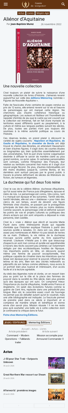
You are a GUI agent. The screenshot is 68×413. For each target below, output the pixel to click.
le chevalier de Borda (41, 143)
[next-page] (49, 406)
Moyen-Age (42, 13)
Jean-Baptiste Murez (22, 24)
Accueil (26, 328)
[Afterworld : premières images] (56, 394)
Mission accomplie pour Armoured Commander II (50, 337)
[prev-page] (18, 406)
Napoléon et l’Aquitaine (47, 140)
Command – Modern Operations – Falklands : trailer (18, 339)
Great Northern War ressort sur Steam (24, 374)
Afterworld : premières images (19, 390)
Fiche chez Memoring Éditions (20, 314)
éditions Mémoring (41, 97)
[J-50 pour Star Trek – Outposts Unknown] (56, 363)
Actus (21, 13)
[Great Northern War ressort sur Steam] (56, 379)
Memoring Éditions (39, 322)
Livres (30, 13)
